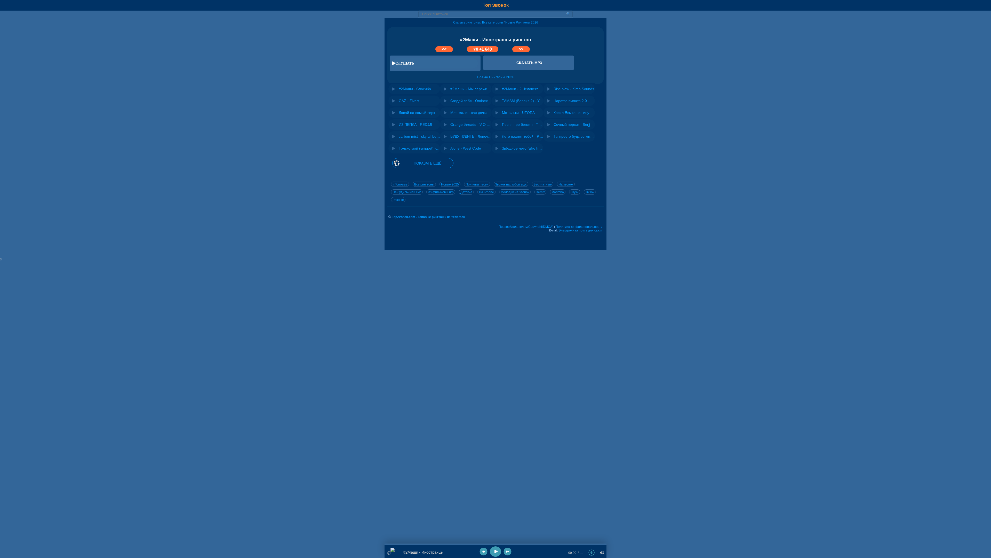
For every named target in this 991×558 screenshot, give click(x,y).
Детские (466, 192)
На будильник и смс (407, 192)
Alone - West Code (465, 148)
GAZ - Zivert (409, 101)
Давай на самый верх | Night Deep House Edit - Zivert (419, 113)
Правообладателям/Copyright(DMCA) (526, 227)
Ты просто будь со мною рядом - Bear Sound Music (574, 136)
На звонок (565, 184)
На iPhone (486, 192)
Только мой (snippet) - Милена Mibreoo (419, 148)
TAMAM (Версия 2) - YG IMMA (522, 101)
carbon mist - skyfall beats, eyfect (419, 136)
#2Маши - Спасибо (415, 89)
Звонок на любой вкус (511, 184)
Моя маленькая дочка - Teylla (471, 113)
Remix (540, 192)
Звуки (575, 192)
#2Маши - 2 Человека (520, 89)
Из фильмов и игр (441, 192)
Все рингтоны (424, 184)
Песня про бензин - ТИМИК (522, 124)
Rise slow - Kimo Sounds (574, 89)
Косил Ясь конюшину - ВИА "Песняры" (574, 113)
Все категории (492, 22)
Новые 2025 (450, 184)
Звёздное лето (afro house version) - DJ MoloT (522, 148)
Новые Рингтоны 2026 (521, 22)
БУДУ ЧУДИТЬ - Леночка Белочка (471, 136)
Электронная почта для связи (580, 230)
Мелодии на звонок (515, 192)
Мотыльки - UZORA (518, 113)
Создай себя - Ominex (469, 101)
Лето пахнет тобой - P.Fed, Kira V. (522, 136)
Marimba (558, 192)
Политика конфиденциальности (579, 227)
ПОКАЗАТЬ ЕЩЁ (427, 163)
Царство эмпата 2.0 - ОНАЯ (574, 101)
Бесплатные (542, 184)
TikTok (589, 192)
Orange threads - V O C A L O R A (471, 124)
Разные (398, 200)
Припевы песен (477, 184)
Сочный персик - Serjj (572, 124)
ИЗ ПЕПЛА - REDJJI (415, 124)
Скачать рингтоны (466, 22)
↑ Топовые (400, 184)
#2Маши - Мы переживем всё (471, 89)
